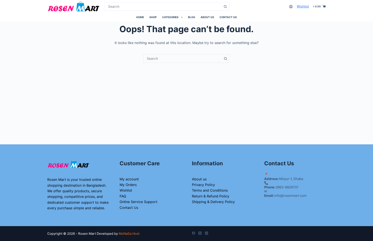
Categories (170, 17)
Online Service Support (138, 202)
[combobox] (163, 6)
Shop (153, 17)
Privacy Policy (203, 185)
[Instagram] (206, 233)
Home (140, 17)
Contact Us (228, 17)
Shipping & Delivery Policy (213, 202)
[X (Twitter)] (200, 233)
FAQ (123, 196)
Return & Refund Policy (210, 196)
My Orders (128, 185)
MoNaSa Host (129, 234)
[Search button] (225, 6)
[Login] (290, 6)
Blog (191, 17)
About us (207, 17)
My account (129, 179)
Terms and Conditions (210, 190)
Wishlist (303, 6)
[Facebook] (193, 233)
